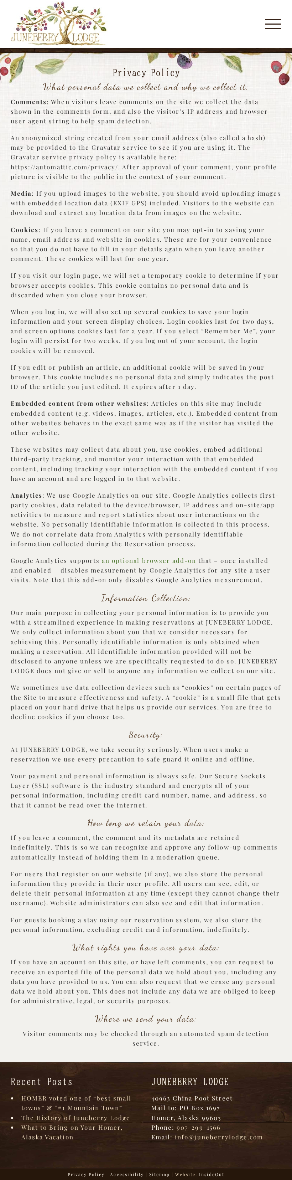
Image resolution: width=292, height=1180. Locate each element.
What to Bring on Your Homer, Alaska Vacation (72, 1132)
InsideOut (211, 1174)
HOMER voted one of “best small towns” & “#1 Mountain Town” (76, 1103)
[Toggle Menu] (273, 24)
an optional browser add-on (149, 560)
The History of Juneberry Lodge (75, 1118)
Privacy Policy (86, 1174)
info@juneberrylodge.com (219, 1137)
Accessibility (127, 1174)
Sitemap (159, 1174)
